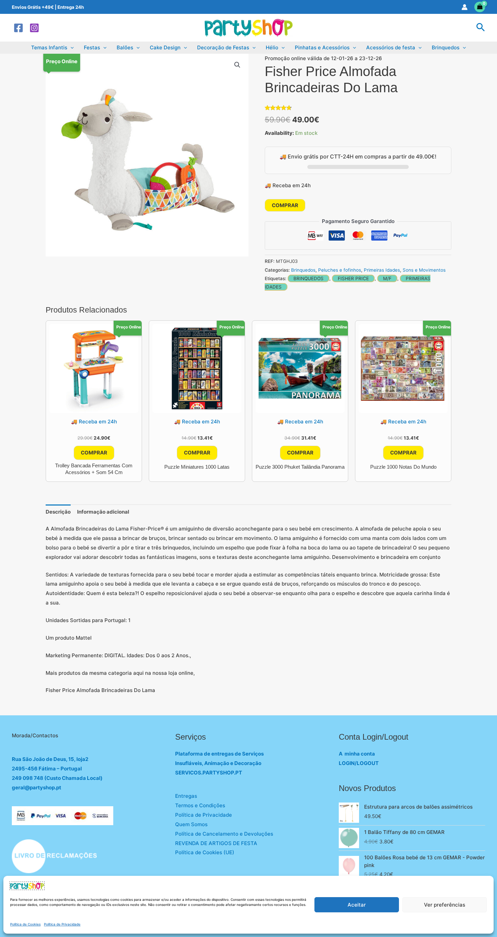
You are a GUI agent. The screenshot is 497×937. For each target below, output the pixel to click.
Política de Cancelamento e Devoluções (224, 834)
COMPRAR (285, 205)
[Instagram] (34, 27)
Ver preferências (444, 905)
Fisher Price (353, 278)
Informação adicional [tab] (103, 512)
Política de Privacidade (62, 924)
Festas (92, 47)
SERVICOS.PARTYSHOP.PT (208, 772)
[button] (480, 27)
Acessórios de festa (390, 47)
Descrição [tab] (58, 512)
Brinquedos (445, 47)
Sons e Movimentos (424, 270)
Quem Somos (191, 824)
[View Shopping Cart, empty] (480, 7)
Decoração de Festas (223, 47)
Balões (125, 47)
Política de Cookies (25, 924)
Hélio (272, 47)
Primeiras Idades (382, 270)
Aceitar (357, 905)
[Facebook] (18, 27)
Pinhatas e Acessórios (322, 47)
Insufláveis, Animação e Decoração (218, 763)
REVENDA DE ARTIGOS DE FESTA (216, 843)
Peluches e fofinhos (339, 270)
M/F (387, 278)
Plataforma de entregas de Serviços (219, 753)
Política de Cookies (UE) (204, 852)
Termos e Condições (200, 805)
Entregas (186, 796)
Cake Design (165, 47)
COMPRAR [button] (94, 452)
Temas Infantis (49, 47)
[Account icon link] (465, 7)
